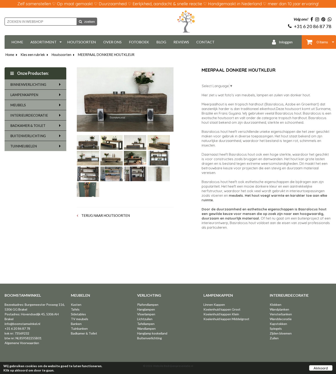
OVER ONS (112, 42)
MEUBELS (18, 105)
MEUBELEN (80, 295)
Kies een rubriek (33, 54)
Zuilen (274, 338)
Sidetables (78, 314)
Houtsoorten (61, 54)
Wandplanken (279, 309)
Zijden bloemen (281, 333)
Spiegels (276, 328)
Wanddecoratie (281, 319)
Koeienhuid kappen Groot (221, 309)
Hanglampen (146, 309)
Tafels (75, 309)
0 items (322, 42)
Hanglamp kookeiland (152, 333)
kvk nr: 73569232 (17, 333)
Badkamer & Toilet (84, 333)
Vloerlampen (146, 314)
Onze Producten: (32, 73)
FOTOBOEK (139, 42)
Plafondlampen (147, 304)
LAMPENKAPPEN (24, 95)
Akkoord (321, 368)
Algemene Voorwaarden (22, 343)
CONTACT (205, 42)
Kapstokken (278, 324)
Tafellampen (146, 324)
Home (9, 54)
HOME (17, 42)
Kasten (76, 304)
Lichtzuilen (144, 319)
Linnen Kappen (214, 304)
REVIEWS (181, 42)
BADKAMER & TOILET (27, 125)
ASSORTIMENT (43, 42)
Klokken (275, 304)
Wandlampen (146, 328)
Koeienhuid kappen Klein (221, 314)
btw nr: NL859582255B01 (23, 338)
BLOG (161, 42)
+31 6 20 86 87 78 (17, 328)
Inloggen (285, 42)
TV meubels (79, 319)
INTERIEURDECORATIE (29, 115)
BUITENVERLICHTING (28, 136)
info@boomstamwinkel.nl (22, 324)
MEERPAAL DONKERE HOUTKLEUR (106, 54)
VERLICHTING (149, 295)
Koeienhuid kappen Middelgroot (226, 319)
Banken (76, 324)
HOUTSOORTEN (81, 42)
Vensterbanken (281, 314)
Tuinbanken (79, 328)
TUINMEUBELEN (23, 146)
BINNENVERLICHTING (28, 84)
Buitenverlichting (149, 338)
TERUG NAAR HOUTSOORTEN (105, 215)
